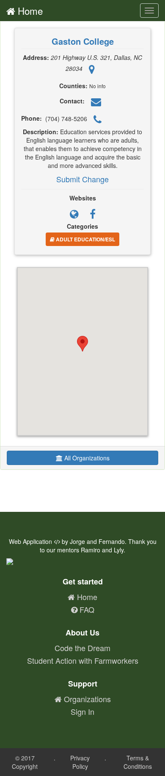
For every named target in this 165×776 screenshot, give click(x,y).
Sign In (82, 711)
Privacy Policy (80, 762)
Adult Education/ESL (85, 239)
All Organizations (86, 458)
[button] (82, 344)
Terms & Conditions (138, 762)
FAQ (85, 609)
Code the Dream (82, 647)
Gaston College (83, 41)
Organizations (86, 698)
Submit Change (82, 178)
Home (29, 10)
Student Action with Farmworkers (82, 660)
